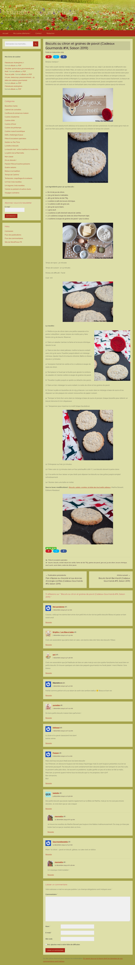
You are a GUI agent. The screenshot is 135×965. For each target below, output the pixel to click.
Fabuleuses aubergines (13, 86)
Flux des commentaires (14, 238)
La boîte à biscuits (11, 146)
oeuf (47, 565)
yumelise (56, 705)
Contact (38, 33)
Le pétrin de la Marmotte (14, 153)
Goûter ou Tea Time (12, 142)
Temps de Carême (12, 175)
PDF (19, 66)
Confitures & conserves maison (17, 113)
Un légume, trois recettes (15, 185)
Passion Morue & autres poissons (17, 164)
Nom (47, 926)
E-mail (48, 933)
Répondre (48, 622)
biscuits (56, 563)
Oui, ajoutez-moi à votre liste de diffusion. (63, 945)
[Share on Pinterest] (48, 56)
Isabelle (56, 793)
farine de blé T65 (82, 563)
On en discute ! (10, 160)
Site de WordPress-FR (13, 242)
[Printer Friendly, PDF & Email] (51, 548)
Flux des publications (13, 235)
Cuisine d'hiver (10, 124)
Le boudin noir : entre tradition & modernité (21, 149)
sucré (51, 565)
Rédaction (50, 33)
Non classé (9, 157)
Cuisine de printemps (13, 128)
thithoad (56, 728)
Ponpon (56, 753)
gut (54, 655)
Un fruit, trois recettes (13, 182)
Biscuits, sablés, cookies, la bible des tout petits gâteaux (90, 487)
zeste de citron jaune (69, 565)
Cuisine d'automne (12, 117)
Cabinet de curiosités (13, 110)
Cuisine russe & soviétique (15, 131)
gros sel (103, 563)
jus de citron (111, 563)
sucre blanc (58, 565)
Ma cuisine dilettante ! (21, 33)
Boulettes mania (11, 106)
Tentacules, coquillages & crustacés (18, 178)
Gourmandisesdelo (60, 842)
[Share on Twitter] (56, 56)
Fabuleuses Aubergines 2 (14, 63)
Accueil (5, 33)
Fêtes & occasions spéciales (57, 560)
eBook (12, 66)
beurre (50, 563)
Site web (48, 939)
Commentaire (51, 894)
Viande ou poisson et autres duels (18, 189)
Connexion (9, 231)
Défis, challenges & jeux (14, 135)
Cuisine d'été (10, 120)
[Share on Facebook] (63, 56)
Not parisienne (58, 607)
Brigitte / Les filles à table (63, 632)
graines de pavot (94, 563)
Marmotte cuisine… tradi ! (40, 12)
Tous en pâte (9, 74)
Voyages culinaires (12, 193)
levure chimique (121, 563)
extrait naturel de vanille (67, 563)
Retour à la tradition (12, 171)
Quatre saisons (10, 167)
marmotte (59, 816)
